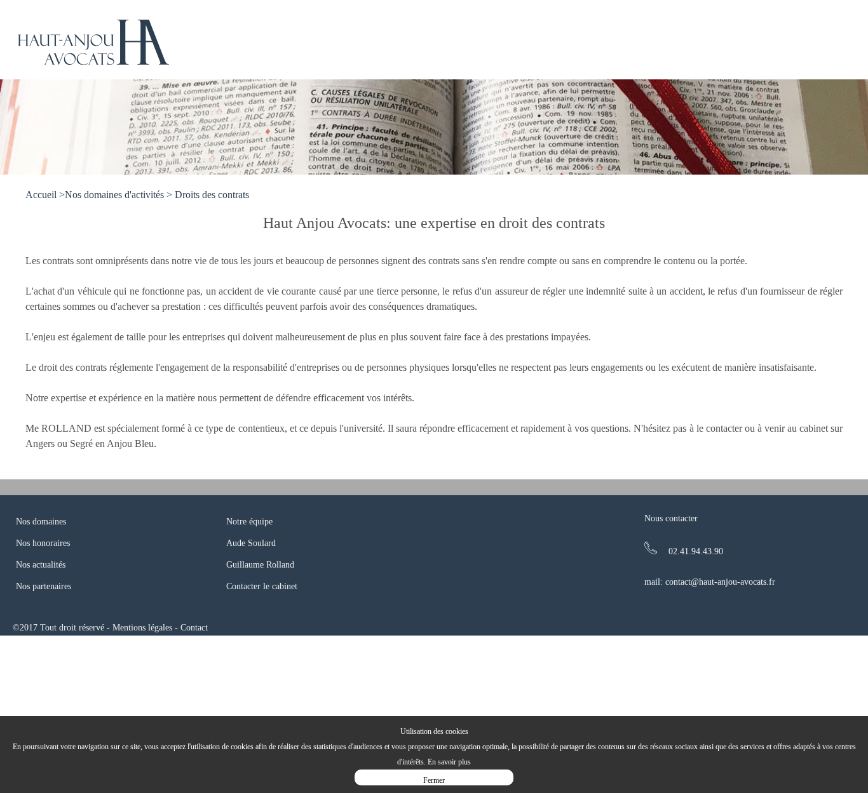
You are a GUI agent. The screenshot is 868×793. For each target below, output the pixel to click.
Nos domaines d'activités (114, 194)
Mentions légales (142, 627)
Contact (194, 627)
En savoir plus (449, 761)
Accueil (41, 194)
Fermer (434, 780)
